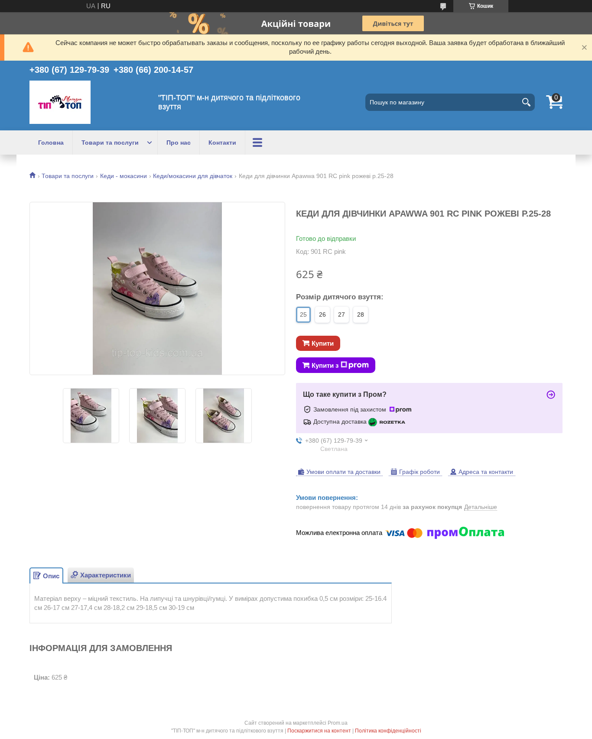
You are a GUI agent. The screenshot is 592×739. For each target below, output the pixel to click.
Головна (51, 142)
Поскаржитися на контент (319, 731)
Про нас (178, 142)
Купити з (325, 365)
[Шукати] (526, 102)
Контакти (222, 142)
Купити (323, 343)
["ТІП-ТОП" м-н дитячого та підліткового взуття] (60, 102)
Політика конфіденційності (388, 731)
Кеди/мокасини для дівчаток (192, 175)
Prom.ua (338, 723)
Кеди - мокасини (123, 175)
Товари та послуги (110, 142)
